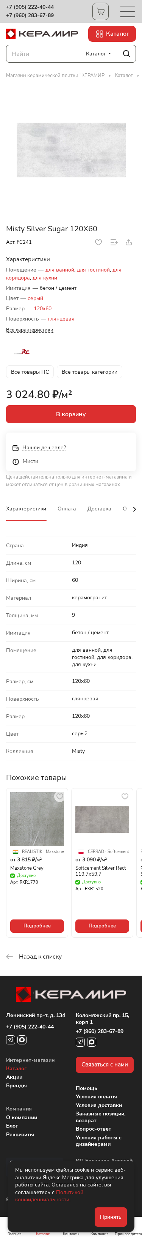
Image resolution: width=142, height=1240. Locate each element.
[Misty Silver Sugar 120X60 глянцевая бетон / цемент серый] (71, 150)
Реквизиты (20, 1134)
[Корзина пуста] (100, 11)
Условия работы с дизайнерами (99, 1141)
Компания (19, 1108)
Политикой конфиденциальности (49, 1196)
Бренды (16, 1085)
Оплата (67, 508)
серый (35, 298)
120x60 (42, 308)
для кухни (45, 277)
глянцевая (61, 318)
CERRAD (96, 852)
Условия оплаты (96, 1096)
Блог (12, 1125)
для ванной (59, 269)
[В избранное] (98, 242)
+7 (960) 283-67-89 (30, 16)
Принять (111, 1217)
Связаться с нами (104, 1064)
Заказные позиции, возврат (100, 1117)
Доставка (99, 508)
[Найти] (126, 54)
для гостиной (93, 269)
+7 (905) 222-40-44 (30, 7)
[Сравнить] (114, 242)
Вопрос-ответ (93, 1129)
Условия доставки (99, 1105)
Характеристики (26, 508)
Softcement (118, 852)
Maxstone (55, 852)
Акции (14, 1077)
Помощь (86, 1088)
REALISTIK (32, 852)
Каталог (16, 1068)
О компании (21, 1117)
